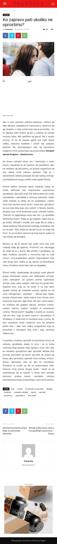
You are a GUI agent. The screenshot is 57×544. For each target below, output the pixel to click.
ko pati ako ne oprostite (34, 389)
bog (12, 389)
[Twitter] (12, 35)
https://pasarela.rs (28, 465)
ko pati (19, 389)
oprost (33, 392)
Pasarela (9, 29)
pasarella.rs (20, 395)
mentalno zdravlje (21, 392)
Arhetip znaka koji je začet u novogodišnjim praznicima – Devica (41, 431)
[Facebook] (5, 35)
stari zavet (32, 395)
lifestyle (49, 389)
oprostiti (42, 392)
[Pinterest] (18, 35)
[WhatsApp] (24, 35)
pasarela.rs (8, 395)
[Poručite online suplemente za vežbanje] (28, 510)
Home (5, 10)
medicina (7, 392)
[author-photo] (28, 457)
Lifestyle (13, 10)
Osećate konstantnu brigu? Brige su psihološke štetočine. (15, 431)
